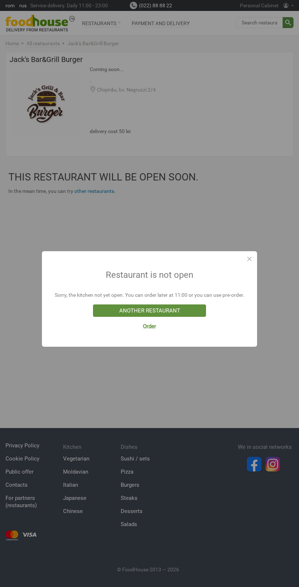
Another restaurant (149, 310)
